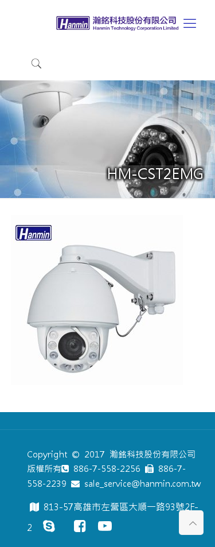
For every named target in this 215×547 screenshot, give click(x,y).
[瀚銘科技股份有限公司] (119, 23)
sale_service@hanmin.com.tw (140, 483)
